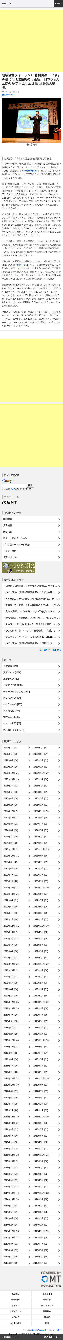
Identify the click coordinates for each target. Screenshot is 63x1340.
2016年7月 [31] (40, 1129)
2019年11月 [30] (41, 1002)
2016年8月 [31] (11, 1129)
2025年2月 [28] (11, 805)
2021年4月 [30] (11, 951)
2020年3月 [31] (40, 989)
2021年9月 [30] (40, 932)
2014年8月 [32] (11, 1205)
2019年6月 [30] (11, 1021)
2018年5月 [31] (40, 1059)
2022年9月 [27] (40, 894)
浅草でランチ (16, 1311)
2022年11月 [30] (41, 887)
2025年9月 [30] (40, 779)
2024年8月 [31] (11, 824)
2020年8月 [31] (11, 976)
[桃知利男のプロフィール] (9, 502)
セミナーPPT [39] (12, 723)
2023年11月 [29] (41, 849)
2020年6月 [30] (11, 983)
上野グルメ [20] (11, 679)
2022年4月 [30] (11, 913)
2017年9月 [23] (40, 1085)
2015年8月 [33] (11, 1167)
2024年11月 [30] (41, 811)
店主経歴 (7, 525)
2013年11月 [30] (41, 1231)
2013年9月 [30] (40, 1237)
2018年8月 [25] (11, 1053)
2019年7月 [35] (40, 1015)
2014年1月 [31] (40, 1225)
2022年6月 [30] (11, 906)
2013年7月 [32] (40, 1244)
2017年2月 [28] (11, 1110)
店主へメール (9, 557)
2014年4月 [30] (11, 1218)
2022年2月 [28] (11, 919)
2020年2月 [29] (11, 995)
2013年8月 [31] (11, 1244)
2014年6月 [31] (11, 1212)
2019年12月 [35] (11, 1002)
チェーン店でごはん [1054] (16, 691)
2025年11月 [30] (41, 773)
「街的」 (19, 265)
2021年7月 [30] (40, 938)
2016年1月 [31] (40, 1148)
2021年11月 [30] (41, 926)
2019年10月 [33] (11, 1008)
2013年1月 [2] (40, 1263)
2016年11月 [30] (41, 1116)
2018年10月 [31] (11, 1046)
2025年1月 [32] (40, 805)
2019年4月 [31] (11, 1027)
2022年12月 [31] (11, 887)
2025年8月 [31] (11, 785)
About (15, 1317)
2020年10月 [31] (11, 970)
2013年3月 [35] (40, 1256)
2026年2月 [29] (11, 767)
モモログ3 (15, 1299)
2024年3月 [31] (40, 836)
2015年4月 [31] (11, 1180)
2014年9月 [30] (40, 1199)
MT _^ (59, 1330)
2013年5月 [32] (40, 1250)
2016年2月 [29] (11, 1148)
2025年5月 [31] (40, 792)
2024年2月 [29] (11, 843)
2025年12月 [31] (11, 773)
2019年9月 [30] (40, 1008)
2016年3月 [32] (40, 1142)
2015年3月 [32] (40, 1180)
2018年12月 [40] (11, 1040)
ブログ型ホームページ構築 (16, 544)
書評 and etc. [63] (12, 717)
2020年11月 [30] (41, 964)
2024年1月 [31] (40, 843)
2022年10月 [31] (11, 894)
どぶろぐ (16, 1305)
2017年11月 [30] (41, 1078)
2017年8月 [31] (11, 1091)
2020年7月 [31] (40, 976)
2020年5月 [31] (40, 983)
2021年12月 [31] (11, 926)
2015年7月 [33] (40, 1167)
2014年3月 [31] (40, 1218)
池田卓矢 (30, 170)
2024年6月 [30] (11, 830)
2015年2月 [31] (11, 1186)
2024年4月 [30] (11, 836)
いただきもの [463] (12, 704)
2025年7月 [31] (40, 785)
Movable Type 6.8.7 (38, 1330)
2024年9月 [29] (40, 817)
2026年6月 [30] (11, 754)
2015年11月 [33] (41, 1155)
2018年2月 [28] (11, 1072)
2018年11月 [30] (41, 1040)
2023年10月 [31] (11, 856)
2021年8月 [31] (11, 938)
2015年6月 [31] (11, 1174)
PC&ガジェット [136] (13, 729)
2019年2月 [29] (11, 1034)
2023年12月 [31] (11, 849)
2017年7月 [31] (40, 1091)
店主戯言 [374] (10, 666)
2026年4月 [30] (11, 760)
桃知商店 (16, 1294)
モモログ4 (6, 3)
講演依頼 (7, 532)
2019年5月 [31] (40, 1021)
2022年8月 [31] (11, 900)
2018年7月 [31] (40, 1053)
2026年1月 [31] (40, 767)
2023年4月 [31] (11, 875)
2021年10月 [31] (11, 932)
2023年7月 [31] (40, 862)
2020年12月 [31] (11, 964)
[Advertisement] (31, 41)
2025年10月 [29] (11, 779)
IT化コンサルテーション (15, 538)
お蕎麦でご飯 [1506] (13, 685)
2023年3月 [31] (40, 875)
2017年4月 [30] (11, 1104)
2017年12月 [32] (11, 1078)
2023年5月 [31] (40, 868)
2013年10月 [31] (11, 1237)
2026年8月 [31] (11, 747)
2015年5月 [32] (40, 1174)
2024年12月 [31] (11, 811)
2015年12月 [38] (11, 1155)
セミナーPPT (8, 95)
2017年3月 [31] (40, 1104)
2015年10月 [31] (11, 1161)
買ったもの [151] (11, 710)
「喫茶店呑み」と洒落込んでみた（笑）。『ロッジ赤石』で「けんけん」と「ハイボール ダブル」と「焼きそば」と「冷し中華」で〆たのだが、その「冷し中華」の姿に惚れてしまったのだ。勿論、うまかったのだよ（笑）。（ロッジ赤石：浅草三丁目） (32, 618)
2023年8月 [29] (11, 862)
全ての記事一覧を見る (50, 650)
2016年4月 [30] (11, 1142)
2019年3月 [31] (40, 1027)
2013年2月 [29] (11, 1263)
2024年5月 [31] (40, 830)
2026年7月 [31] (40, 747)
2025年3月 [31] (40, 798)
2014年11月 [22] (41, 1193)
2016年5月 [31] (40, 1136)
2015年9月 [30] (40, 1161)
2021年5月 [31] (40, 945)
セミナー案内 (9, 551)
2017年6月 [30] (11, 1097)
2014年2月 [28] (11, 1225)
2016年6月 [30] (11, 1136)
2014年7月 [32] (40, 1205)
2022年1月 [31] (40, 919)
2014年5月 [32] (40, 1212)
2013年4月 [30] (11, 1256)
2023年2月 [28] (11, 881)
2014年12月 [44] (11, 1193)
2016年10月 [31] (11, 1123)
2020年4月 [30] (11, 989)
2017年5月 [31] (40, 1097)
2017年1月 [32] (40, 1110)
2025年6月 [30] (11, 792)
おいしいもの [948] (12, 698)
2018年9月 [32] (40, 1046)
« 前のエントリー (10, 1337)
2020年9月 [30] (40, 970)
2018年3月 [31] (40, 1065)
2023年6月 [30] (11, 868)
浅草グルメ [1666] (12, 672)
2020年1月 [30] (40, 995)
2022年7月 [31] (40, 900)
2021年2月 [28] (11, 957)
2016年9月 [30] (40, 1123)
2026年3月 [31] (40, 760)
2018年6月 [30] (11, 1059)
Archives (15, 1323)
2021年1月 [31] (40, 957)
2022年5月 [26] (40, 906)
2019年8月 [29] (11, 1015)
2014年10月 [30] (11, 1199)
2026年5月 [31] (40, 754)
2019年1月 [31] (40, 1034)
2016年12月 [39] (11, 1116)
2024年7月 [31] (40, 824)
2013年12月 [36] (11, 1231)
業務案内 (7, 519)
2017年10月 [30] (11, 1085)
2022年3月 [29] (40, 913)
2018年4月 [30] (11, 1065)
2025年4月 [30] (11, 798)
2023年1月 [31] (40, 881)
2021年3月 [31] (40, 951)
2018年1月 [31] (40, 1072)
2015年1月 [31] (40, 1186)
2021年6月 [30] (11, 945)
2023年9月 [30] (40, 856)
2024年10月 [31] (11, 817)
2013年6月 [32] (11, 1250)
